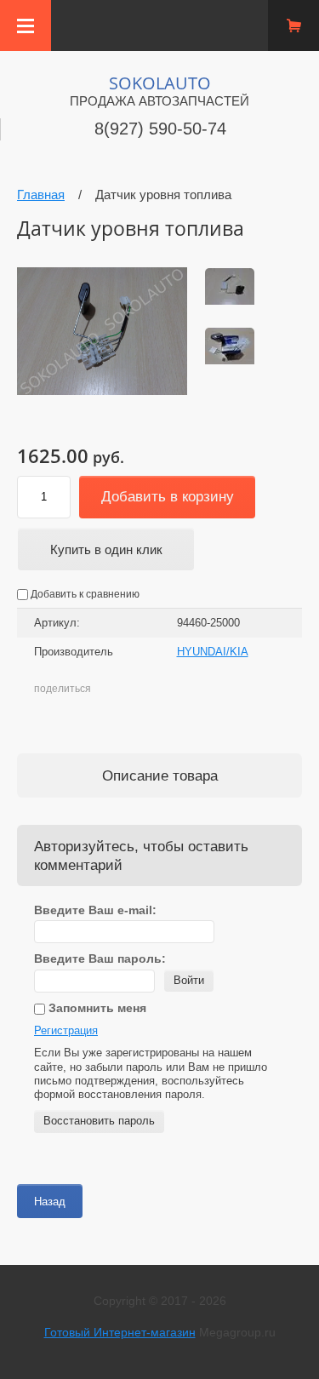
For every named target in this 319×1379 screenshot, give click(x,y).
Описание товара (160, 776)
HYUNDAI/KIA (212, 651)
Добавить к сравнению (84, 594)
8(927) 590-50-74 (160, 128)
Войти (189, 980)
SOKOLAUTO (160, 83)
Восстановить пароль (99, 1120)
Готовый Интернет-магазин (120, 1332)
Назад (50, 1201)
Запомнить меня (95, 1008)
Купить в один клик (106, 549)
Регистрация (66, 1030)
